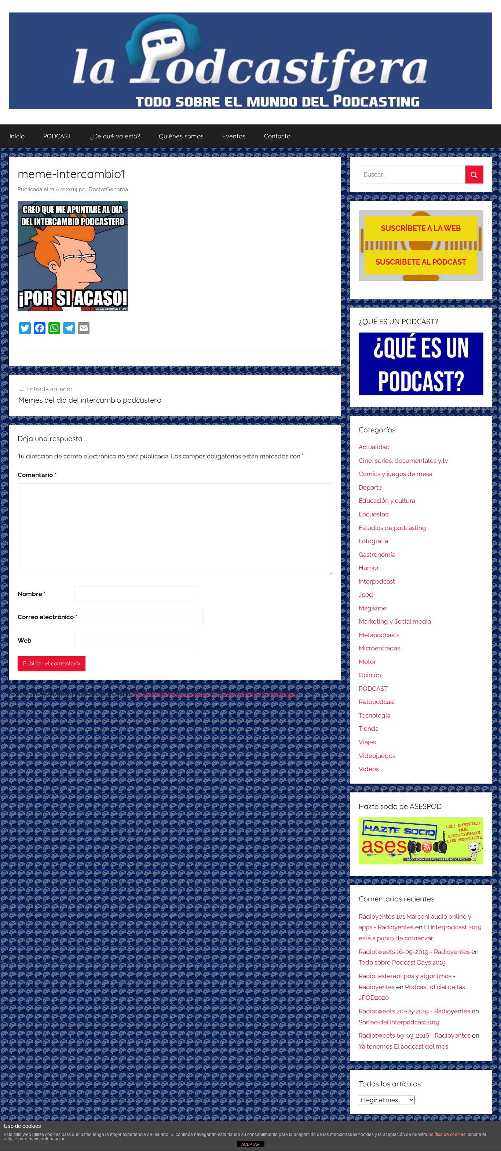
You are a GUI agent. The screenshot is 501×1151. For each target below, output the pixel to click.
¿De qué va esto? (115, 136)
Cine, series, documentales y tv (403, 460)
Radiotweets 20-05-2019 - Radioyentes (414, 1011)
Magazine (373, 608)
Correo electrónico (47, 617)
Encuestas (373, 514)
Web (25, 640)
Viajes (367, 742)
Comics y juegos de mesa (395, 474)
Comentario (37, 475)
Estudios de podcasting (392, 527)
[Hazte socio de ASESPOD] (421, 840)
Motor (367, 661)
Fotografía (373, 541)
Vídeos (369, 769)
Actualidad (374, 447)
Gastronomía (377, 554)
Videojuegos (377, 755)
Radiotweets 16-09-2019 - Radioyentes (414, 951)
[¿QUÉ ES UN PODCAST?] (421, 364)
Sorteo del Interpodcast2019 (399, 1022)
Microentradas (379, 648)
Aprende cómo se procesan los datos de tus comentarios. (214, 694)
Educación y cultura (387, 500)
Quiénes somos (181, 136)
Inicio (17, 136)
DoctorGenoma (108, 189)
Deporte (370, 487)
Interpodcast (377, 581)
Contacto (277, 136)
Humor (369, 567)
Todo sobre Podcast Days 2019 (402, 962)
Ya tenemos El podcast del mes (403, 1046)
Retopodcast (377, 701)
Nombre (32, 594)
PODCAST (57, 136)
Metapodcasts (379, 635)
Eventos (233, 136)
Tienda (369, 728)
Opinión (370, 675)
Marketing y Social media (395, 621)
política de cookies (446, 1134)
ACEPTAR (250, 1144)
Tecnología (374, 715)
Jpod (366, 594)
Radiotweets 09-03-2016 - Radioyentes (415, 1035)
